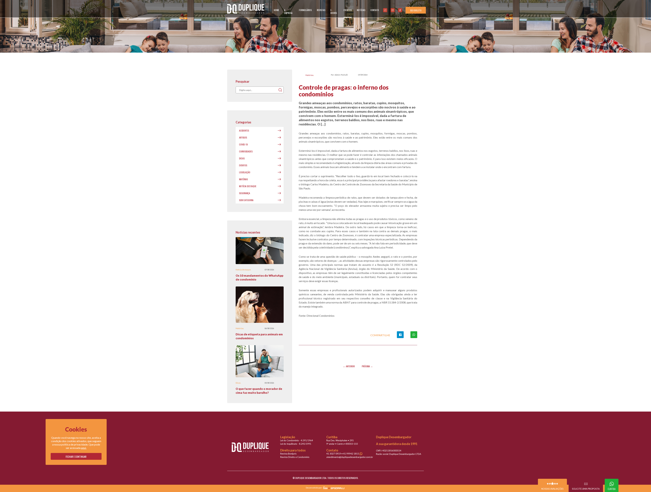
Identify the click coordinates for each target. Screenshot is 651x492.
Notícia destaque (247, 186)
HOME (276, 10)
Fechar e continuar (76, 456)
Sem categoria (246, 200)
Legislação (244, 172)
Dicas (242, 158)
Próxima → (367, 366)
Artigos (243, 137)
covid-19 (243, 144)
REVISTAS (321, 10)
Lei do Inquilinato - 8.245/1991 (295, 443)
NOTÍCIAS (361, 10)
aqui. (83, 447)
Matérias (309, 75)
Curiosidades (246, 151)
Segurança (244, 193)
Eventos (243, 165)
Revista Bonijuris (288, 453)
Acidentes (244, 130)
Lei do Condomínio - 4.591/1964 (296, 440)
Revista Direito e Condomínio (294, 457)
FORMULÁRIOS (305, 10)
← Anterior (349, 366)
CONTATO (374, 10)
